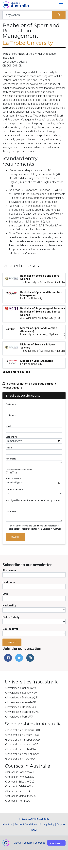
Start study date (13, 478)
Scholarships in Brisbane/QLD (23, 739)
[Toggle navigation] (60, 5)
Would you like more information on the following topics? (33, 500)
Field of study (10, 617)
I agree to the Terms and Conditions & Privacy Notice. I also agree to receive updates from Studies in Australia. (35, 527)
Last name (11, 415)
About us (7, 824)
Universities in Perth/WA (19, 716)
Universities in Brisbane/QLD (22, 697)
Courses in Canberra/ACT (20, 772)
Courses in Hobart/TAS (19, 791)
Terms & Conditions (26, 824)
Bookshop (40, 842)
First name (11, 404)
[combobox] (34, 504)
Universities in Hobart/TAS (21, 707)
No (15, 472)
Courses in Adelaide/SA (19, 786)
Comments (11, 511)
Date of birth (11, 436)
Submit (15, 537)
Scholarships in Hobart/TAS (21, 749)
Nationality (11, 458)
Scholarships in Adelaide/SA (22, 744)
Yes (10, 472)
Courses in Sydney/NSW (20, 776)
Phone (9, 447)
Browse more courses (16, 371)
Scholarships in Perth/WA (20, 758)
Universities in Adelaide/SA (21, 702)
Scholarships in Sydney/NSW (22, 734)
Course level (10, 628)
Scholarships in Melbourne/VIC (23, 754)
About (17, 842)
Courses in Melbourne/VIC (21, 796)
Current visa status (14, 489)
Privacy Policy (46, 824)
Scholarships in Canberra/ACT (23, 730)
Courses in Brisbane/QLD (20, 781)
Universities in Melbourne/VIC (22, 711)
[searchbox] (7, 504)
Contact (28, 842)
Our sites (55, 842)
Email (8, 426)
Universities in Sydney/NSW (21, 692)
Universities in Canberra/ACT (22, 688)
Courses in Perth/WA (18, 800)
